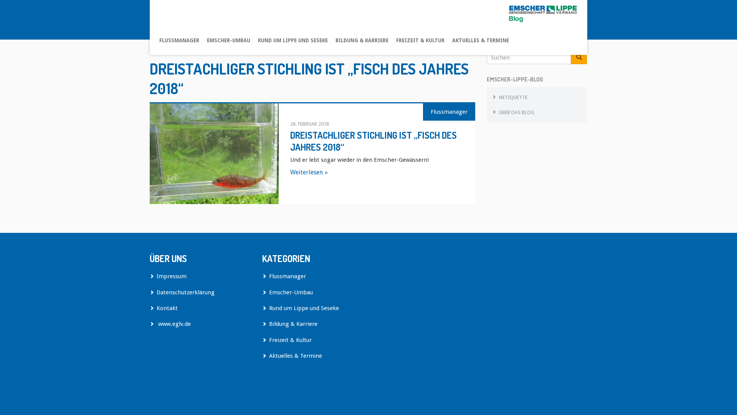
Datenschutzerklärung (186, 292)
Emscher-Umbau (228, 40)
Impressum (172, 276)
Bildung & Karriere (361, 40)
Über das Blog (516, 112)
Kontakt (167, 308)
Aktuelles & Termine (480, 40)
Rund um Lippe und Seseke (293, 40)
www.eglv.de (174, 323)
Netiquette (513, 97)
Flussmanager (179, 40)
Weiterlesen (306, 172)
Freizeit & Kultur (420, 40)
